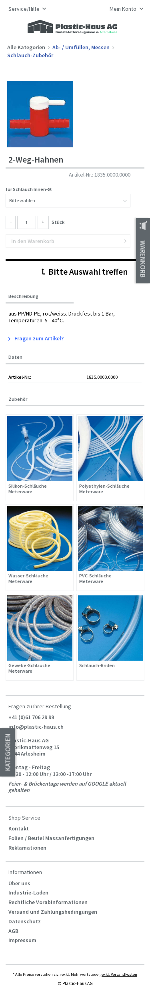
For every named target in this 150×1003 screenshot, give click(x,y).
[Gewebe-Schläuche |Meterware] (39, 628)
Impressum (22, 940)
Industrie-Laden (28, 892)
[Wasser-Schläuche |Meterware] (39, 538)
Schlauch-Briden (97, 665)
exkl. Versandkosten (119, 974)
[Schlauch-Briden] (110, 628)
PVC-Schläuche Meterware (95, 579)
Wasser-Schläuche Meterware (28, 579)
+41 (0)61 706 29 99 (31, 717)
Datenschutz (24, 921)
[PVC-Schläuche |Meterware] (110, 538)
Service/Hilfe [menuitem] (24, 9)
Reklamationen (27, 847)
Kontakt (18, 828)
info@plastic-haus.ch (36, 726)
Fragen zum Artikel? (38, 338)
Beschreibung (23, 296)
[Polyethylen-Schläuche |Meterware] (110, 448)
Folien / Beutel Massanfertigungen (51, 838)
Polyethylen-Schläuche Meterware (104, 489)
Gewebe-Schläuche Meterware (29, 668)
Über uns (19, 883)
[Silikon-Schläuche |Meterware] (39, 448)
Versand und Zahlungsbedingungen (52, 911)
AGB (13, 931)
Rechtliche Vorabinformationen (48, 902)
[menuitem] (124, 10)
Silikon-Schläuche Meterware (27, 489)
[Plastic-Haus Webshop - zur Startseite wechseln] (72, 27)
